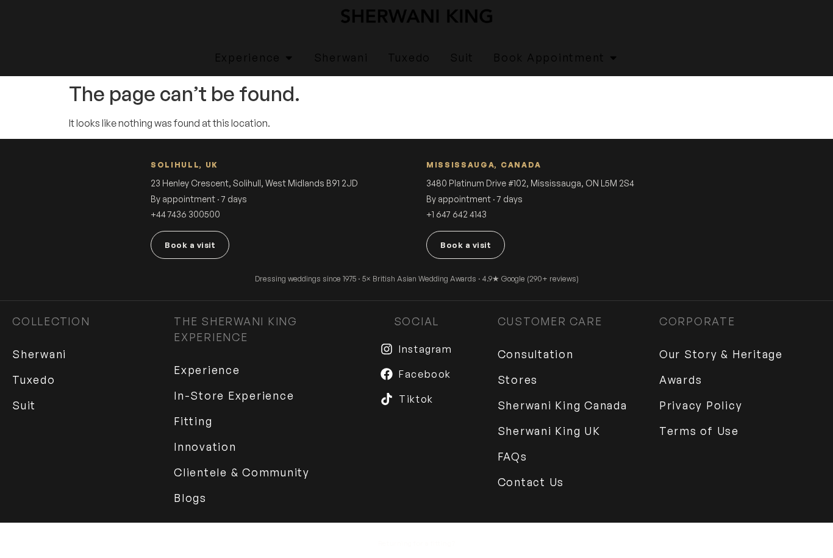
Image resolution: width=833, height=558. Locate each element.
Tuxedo (33, 379)
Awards (681, 379)
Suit (24, 405)
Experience (207, 369)
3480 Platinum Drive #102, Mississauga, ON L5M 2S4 (530, 183)
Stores (518, 379)
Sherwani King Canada (562, 405)
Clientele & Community (242, 472)
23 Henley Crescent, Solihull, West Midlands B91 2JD (254, 183)
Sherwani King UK (549, 430)
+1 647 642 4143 (456, 214)
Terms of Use (699, 430)
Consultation (536, 354)
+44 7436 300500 (185, 214)
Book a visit (190, 245)
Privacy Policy (701, 405)
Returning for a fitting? (416, 543)
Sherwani (39, 354)
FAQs (512, 456)
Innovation (205, 446)
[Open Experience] (289, 57)
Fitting (193, 421)
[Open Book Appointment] (613, 57)
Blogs (190, 497)
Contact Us (531, 482)
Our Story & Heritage (721, 354)
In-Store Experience (234, 395)
